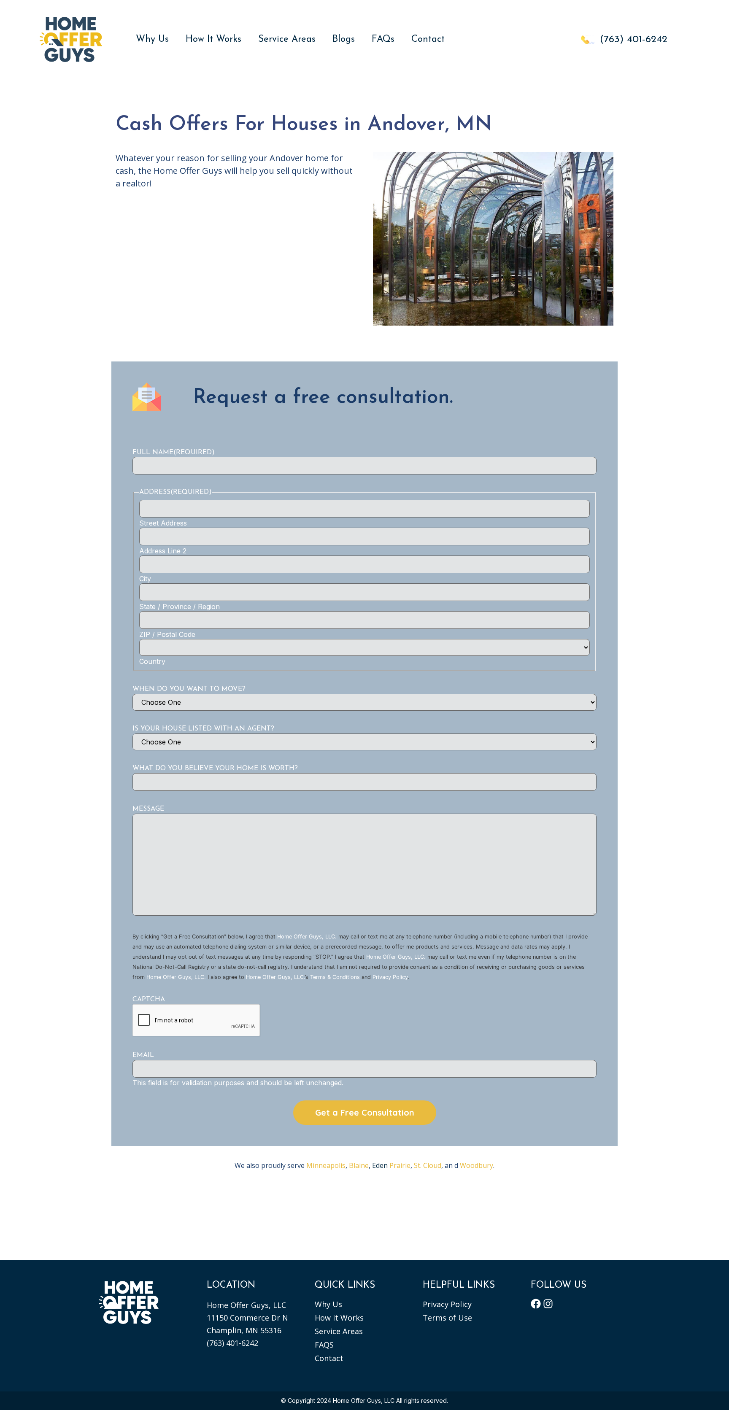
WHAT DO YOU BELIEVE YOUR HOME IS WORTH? (215, 768)
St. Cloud (427, 1165)
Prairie (391, 1165)
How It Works (213, 39)
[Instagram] (548, 1304)
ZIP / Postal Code (167, 634)
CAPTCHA (148, 999)
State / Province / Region (179, 606)
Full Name (173, 452)
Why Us (152, 39)
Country (152, 661)
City (145, 578)
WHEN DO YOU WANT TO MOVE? (189, 689)
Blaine (359, 1165)
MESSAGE (148, 809)
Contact (428, 39)
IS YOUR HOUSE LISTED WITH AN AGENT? (203, 728)
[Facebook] (536, 1304)
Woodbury (476, 1165)
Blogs (343, 39)
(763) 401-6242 (232, 1343)
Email (143, 1055)
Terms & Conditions (335, 977)
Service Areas (287, 39)
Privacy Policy (390, 977)
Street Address (163, 523)
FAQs (383, 39)
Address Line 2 (162, 550)
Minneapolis (326, 1165)
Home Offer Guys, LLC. (307, 936)
